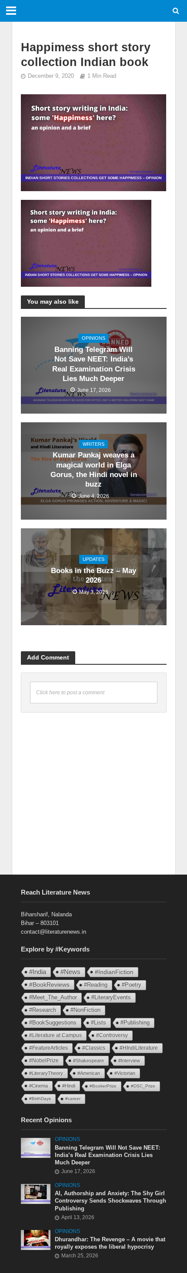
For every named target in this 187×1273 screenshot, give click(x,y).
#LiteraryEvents (111, 997)
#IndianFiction (114, 971)
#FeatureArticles (48, 1048)
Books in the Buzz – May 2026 (93, 575)
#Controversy (112, 1035)
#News (70, 971)
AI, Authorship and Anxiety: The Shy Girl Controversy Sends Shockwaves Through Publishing (110, 1200)
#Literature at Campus (55, 1035)
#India (37, 971)
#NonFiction (85, 1010)
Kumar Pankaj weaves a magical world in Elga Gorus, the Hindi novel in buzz (93, 469)
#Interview (129, 1060)
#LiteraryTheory (46, 1073)
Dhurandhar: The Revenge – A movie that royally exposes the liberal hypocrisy (110, 1243)
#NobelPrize (44, 1061)
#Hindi (68, 1085)
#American (88, 1073)
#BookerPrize (103, 1086)
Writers (93, 444)
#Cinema (38, 1085)
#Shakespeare (88, 1060)
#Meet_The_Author (53, 997)
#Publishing (135, 1023)
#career (72, 1098)
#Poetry (131, 984)
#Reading (95, 984)
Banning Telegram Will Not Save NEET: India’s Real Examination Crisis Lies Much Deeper (93, 364)
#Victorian (124, 1073)
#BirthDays (40, 1098)
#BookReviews (49, 984)
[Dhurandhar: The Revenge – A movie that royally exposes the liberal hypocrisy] (36, 1239)
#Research (42, 1010)
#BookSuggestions (53, 1022)
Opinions (93, 338)
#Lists (98, 1022)
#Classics (93, 1048)
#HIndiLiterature (139, 1048)
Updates (93, 559)
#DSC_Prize (143, 1086)
